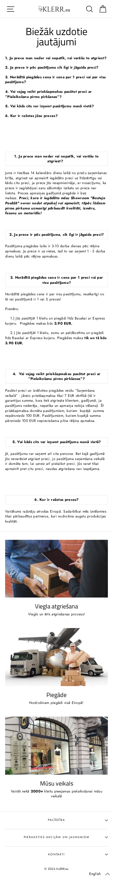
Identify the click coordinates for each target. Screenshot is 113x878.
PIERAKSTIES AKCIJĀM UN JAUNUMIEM (56, 837)
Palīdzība (56, 820)
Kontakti (56, 854)
